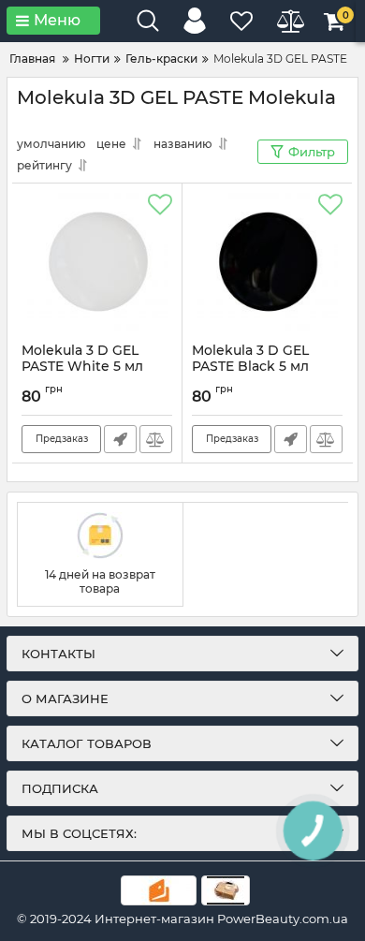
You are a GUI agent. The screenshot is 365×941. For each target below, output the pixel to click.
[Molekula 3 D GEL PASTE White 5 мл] (97, 263)
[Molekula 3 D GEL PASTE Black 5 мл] (267, 263)
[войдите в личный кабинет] (195, 20)
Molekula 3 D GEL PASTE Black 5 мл (250, 367)
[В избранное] (160, 205)
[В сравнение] (155, 439)
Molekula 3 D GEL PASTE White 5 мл (82, 367)
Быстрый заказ (120, 439)
